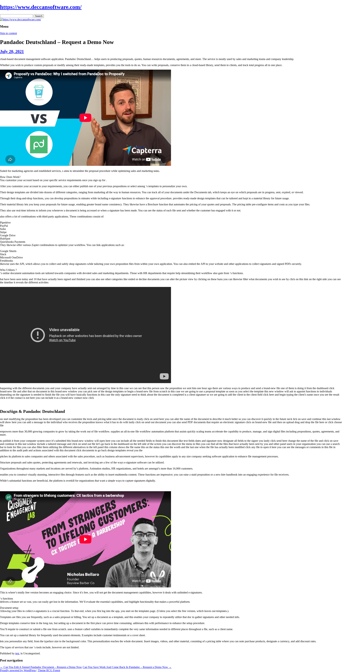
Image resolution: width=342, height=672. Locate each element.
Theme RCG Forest (49, 670)
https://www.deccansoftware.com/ (41, 7)
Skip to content (8, 33)
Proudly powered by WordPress (18, 670)
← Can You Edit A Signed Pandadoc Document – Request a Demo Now (41, 667)
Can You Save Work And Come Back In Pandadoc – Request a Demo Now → (127, 667)
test (17, 653)
